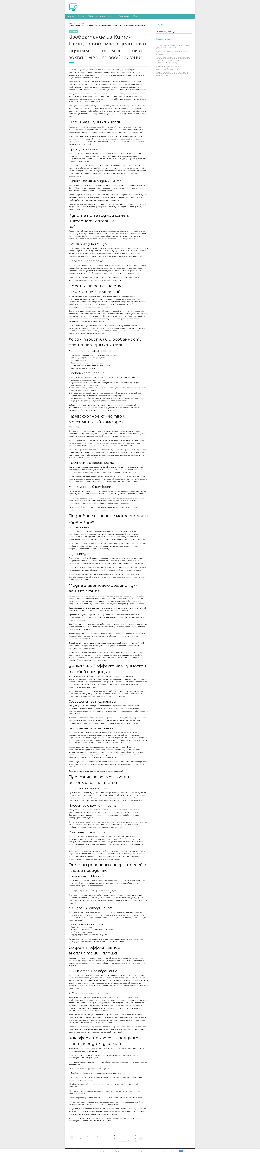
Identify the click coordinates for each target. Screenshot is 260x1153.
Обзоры (136, 16)
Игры (102, 16)
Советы (81, 16)
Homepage (72, 23)
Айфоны (111, 16)
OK (181, 1151)
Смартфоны (124, 16)
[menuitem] (71, 16)
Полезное (81, 23)
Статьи (71, 16)
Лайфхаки (92, 16)
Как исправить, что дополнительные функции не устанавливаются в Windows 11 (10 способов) (173, 60)
